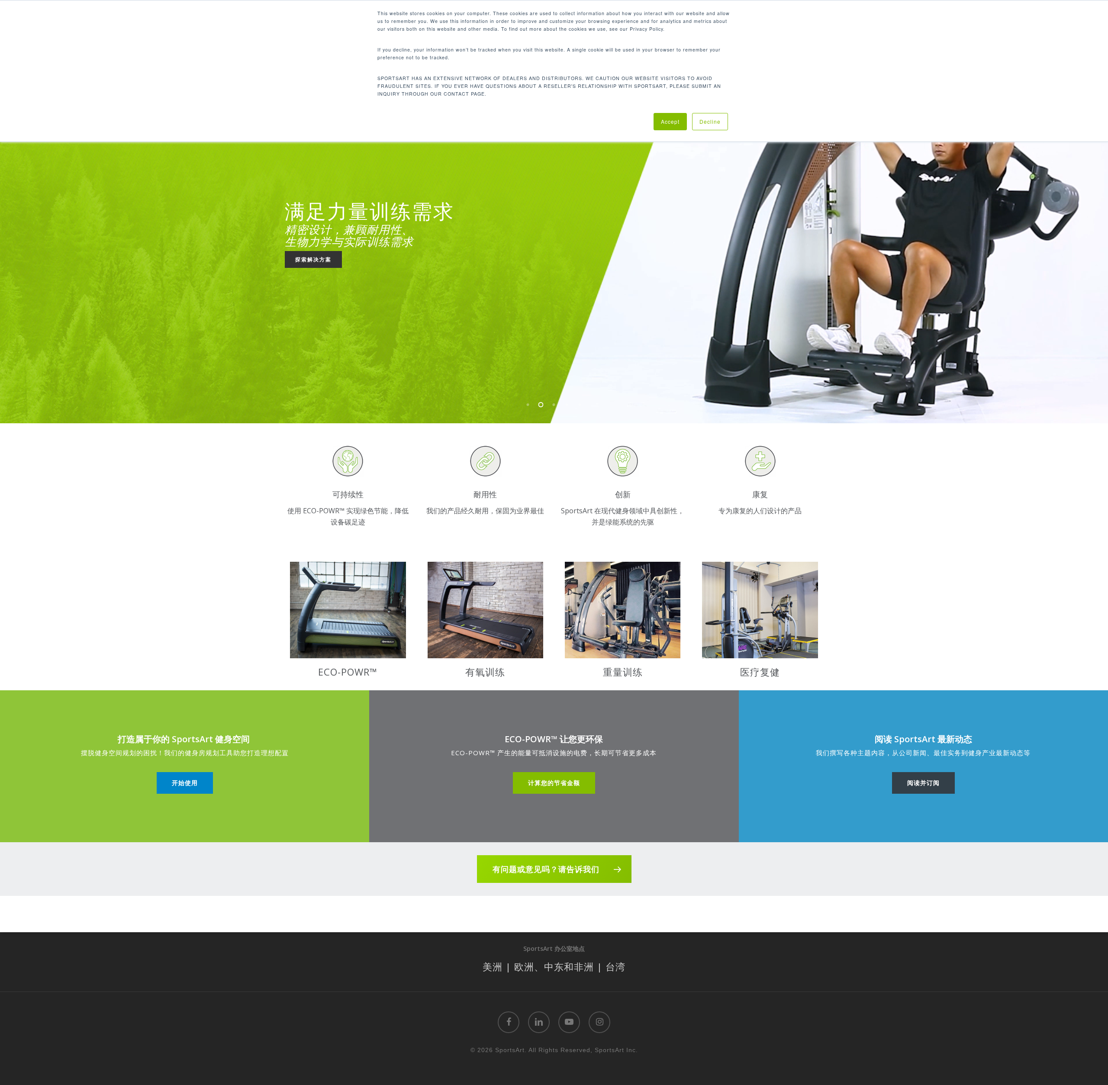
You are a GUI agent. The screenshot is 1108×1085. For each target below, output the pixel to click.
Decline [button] (710, 121)
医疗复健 (760, 671)
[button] (185, 783)
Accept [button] (670, 121)
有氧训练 (485, 671)
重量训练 (623, 671)
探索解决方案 (313, 259)
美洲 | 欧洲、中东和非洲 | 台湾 (554, 966)
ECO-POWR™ (347, 671)
